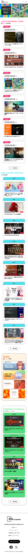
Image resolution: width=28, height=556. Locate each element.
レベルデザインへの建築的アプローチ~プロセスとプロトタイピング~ (13, 90)
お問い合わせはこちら (14, 541)
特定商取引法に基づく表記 (14, 532)
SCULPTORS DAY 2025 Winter (11, 235)
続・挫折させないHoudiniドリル (12, 136)
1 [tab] (9, 18)
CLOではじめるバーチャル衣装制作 (12, 214)
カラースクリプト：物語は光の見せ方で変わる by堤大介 (13, 277)
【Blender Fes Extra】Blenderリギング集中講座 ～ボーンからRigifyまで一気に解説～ (13, 299)
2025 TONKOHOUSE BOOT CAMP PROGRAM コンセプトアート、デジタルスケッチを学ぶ (13, 257)
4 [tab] (15, 18)
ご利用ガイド (14, 527)
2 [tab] (11, 18)
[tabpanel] (14, 10)
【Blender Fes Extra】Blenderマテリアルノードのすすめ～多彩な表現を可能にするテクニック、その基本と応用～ (13, 341)
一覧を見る (14, 168)
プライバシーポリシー (14, 530)
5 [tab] (17, 18)
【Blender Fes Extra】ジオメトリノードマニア (13, 319)
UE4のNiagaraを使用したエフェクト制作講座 (14, 493)
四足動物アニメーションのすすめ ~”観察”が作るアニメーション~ (13, 160)
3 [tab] (13, 18)
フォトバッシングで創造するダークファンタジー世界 (13, 44)
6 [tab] (19, 18)
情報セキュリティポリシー (14, 535)
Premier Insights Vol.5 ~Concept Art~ (14, 67)
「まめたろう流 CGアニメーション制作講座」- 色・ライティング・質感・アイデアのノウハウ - (13, 194)
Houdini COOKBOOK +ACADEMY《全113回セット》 (14, 429)
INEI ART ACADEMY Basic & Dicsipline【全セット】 (14, 450)
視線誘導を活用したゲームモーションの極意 (13, 113)
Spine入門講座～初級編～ (11, 471)
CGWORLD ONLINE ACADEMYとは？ (14, 524)
